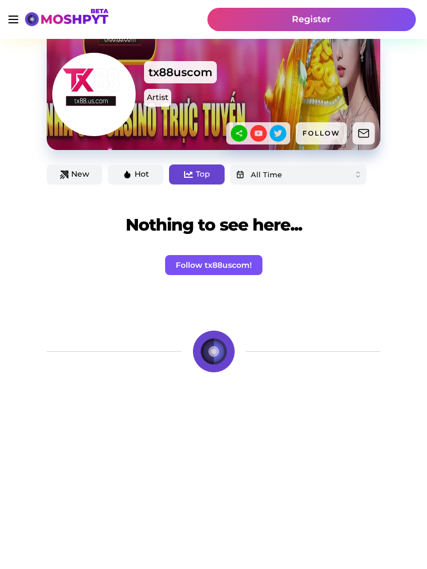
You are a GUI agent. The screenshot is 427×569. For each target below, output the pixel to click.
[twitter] (278, 133)
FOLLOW (321, 133)
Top (203, 174)
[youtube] (258, 133)
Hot (142, 174)
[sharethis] (239, 133)
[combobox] (298, 174)
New (80, 174)
